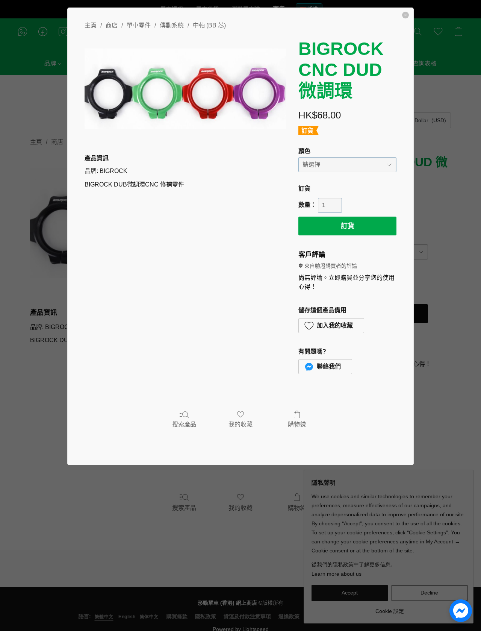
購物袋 (297, 424)
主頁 (91, 25)
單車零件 (139, 25)
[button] (331, 325)
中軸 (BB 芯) (209, 25)
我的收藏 (240, 424)
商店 (112, 25)
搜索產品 (184, 424)
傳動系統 (172, 25)
